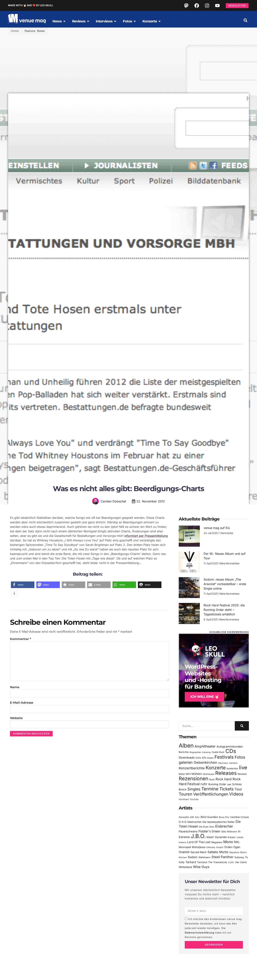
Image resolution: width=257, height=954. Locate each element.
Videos (236, 794)
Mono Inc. (231, 842)
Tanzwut (202, 862)
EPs (204, 757)
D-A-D (182, 821)
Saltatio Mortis (218, 852)
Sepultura (234, 852)
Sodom (193, 857)
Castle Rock (218, 752)
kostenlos (232, 768)
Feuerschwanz (188, 831)
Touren (185, 794)
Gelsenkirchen (205, 762)
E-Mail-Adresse (21, 702)
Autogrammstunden (230, 746)
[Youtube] (217, 5)
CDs (230, 751)
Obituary (210, 847)
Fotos (240, 757)
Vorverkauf (184, 799)
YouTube (194, 799)
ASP (192, 817)
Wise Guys (201, 867)
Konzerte (216, 767)
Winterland (185, 867)
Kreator (232, 837)
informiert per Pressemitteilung (146, 536)
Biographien (195, 752)
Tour (238, 789)
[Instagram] (207, 5)
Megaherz (216, 842)
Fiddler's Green (209, 831)
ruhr (204, 784)
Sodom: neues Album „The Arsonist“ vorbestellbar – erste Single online (225, 584)
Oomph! (219, 847)
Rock (212, 779)
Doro (211, 826)
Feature (30, 30)
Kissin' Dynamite (217, 837)
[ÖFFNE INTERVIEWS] (115, 21)
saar (229, 784)
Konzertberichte (192, 768)
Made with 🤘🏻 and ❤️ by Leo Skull (30, 5)
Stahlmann (204, 857)
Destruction (194, 821)
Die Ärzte (203, 826)
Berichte (184, 752)
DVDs (198, 758)
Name (14, 687)
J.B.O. (198, 836)
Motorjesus (198, 847)
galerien (186, 762)
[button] (245, 20)
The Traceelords (217, 862)
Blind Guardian (209, 816)
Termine (209, 789)
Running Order (217, 784)
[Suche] (242, 726)
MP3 (188, 774)
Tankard (191, 862)
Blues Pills (224, 817)
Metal (182, 774)
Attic (197, 817)
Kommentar (20, 639)
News (41, 30)
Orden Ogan (232, 847)
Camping (206, 752)
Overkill (184, 852)
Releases (226, 773)
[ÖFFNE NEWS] (64, 21)
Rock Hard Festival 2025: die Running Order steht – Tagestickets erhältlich (224, 609)
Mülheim (197, 773)
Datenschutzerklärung (199, 932)
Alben (186, 745)
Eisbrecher (224, 826)
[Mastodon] (186, 5)
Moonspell (185, 847)
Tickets (226, 788)
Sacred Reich (198, 852)
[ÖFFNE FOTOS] (134, 21)
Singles (193, 789)
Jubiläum (233, 763)
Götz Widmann (229, 831)
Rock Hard (224, 779)
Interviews (223, 763)
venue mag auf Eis (217, 528)
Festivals (224, 757)
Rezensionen (193, 778)
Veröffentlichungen (210, 794)
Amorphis (184, 817)
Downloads (187, 757)
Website (16, 718)
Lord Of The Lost (198, 842)
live (243, 767)
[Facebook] (196, 5)
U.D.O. (231, 862)
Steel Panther (222, 857)
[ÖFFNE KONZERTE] (159, 21)
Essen (210, 758)
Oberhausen (208, 774)
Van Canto (241, 862)
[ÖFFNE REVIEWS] (88, 21)
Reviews (242, 774)
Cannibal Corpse (239, 817)
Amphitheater (205, 746)
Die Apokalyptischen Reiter (218, 821)
